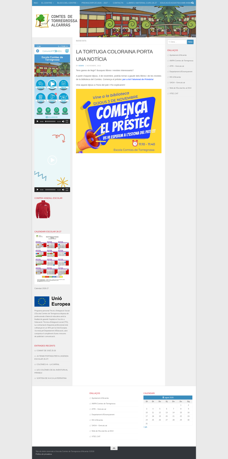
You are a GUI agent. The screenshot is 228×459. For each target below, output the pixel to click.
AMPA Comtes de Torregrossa (181, 61)
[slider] (50, 121)
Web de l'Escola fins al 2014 (180, 88)
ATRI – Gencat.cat (177, 66)
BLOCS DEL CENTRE (66, 3)
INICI (36, 3)
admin (81, 66)
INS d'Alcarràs (175, 77)
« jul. (145, 427)
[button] (52, 84)
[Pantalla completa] (67, 121)
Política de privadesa (44, 454)
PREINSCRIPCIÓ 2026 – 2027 (95, 3)
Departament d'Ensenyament (181, 72)
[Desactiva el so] (63, 121)
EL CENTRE (46, 3)
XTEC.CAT (174, 93)
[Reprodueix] (37, 121)
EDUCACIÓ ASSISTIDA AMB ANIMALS (177, 3)
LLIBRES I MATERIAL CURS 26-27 (142, 3)
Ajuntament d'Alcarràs (178, 55)
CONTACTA (118, 3)
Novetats (81, 41)
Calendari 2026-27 (41, 288)
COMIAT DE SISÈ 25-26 (46, 351)
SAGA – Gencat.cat (177, 82)
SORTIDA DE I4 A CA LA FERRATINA (51, 378)
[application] (52, 84)
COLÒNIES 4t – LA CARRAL (48, 364)
